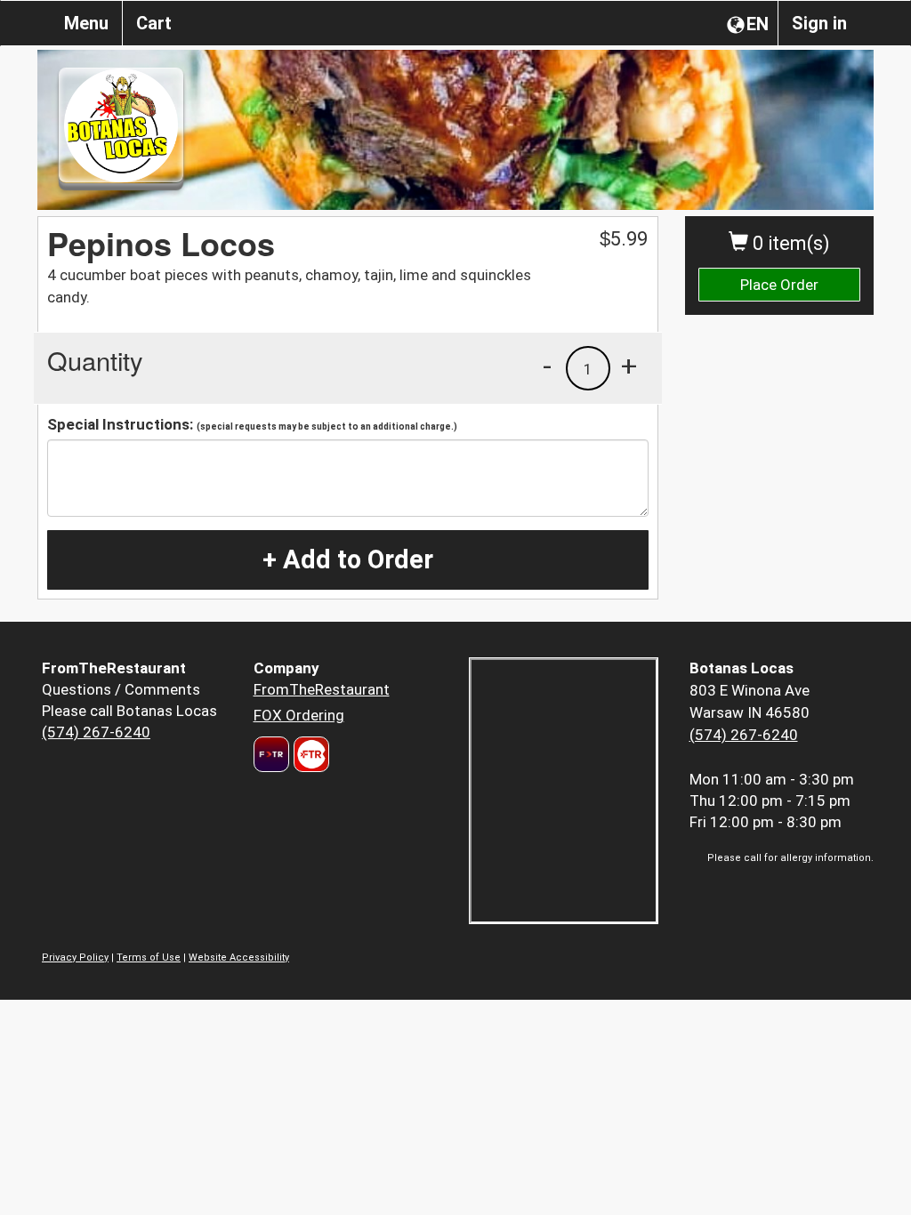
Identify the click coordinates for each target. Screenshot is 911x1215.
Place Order (779, 285)
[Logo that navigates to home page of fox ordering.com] (309, 754)
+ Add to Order (347, 559)
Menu (86, 23)
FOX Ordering (299, 715)
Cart (154, 23)
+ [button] (629, 365)
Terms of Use (149, 957)
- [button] (547, 365)
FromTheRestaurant (322, 689)
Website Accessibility (239, 957)
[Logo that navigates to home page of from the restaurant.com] (271, 754)
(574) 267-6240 (96, 732)
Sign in (819, 23)
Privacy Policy (75, 957)
